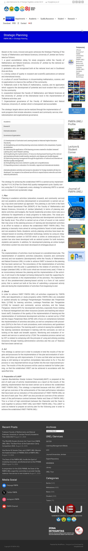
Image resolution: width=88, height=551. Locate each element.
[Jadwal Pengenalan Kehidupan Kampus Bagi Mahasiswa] (70, 98)
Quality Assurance (47, 19)
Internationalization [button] (10, 131)
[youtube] (82, 3)
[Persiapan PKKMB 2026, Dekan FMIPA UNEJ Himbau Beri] (82, 91)
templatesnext (78, 546)
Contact (23, 23)
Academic (32, 19)
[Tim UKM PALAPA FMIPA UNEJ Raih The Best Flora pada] (76, 84)
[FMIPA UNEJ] (18, 8)
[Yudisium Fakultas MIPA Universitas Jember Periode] (70, 84)
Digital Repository (52, 459)
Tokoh (48, 500)
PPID (14, 23)
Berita (48, 483)
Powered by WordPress (57, 544)
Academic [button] (7, 122)
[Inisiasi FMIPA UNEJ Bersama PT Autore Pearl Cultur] (76, 98)
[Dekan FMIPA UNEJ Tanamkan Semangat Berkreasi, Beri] (76, 91)
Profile (9, 19)
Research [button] (7, 126)
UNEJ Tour (50, 472)
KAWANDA (50, 463)
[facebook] (73, 3)
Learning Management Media (56, 446)
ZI (18, 23)
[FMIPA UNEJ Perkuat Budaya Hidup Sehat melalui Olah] (82, 98)
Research (71, 19)
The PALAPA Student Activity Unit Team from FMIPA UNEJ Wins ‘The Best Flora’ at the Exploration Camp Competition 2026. (21, 443)
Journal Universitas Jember (56, 454)
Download (6, 23)
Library (48, 467)
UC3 (47, 450)
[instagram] (79, 3)
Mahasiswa (50, 487)
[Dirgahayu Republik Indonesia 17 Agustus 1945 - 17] (82, 84)
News (48, 492)
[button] (81, 132)
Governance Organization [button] (12, 135)
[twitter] (76, 3)
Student (61, 19)
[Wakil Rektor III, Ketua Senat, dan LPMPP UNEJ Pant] (70, 91)
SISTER (49, 441)
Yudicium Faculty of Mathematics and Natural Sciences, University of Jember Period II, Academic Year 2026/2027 (20, 434)
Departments (20, 19)
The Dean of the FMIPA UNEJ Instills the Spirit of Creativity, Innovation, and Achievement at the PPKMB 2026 (21, 462)
